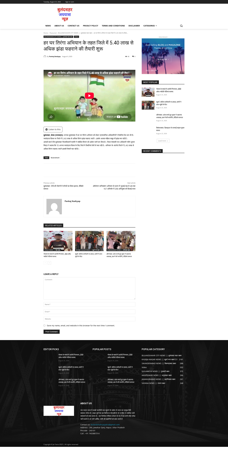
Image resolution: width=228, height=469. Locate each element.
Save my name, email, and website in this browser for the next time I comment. (81, 325)
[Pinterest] (74, 63)
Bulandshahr (55, 158)
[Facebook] (61, 63)
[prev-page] (45, 263)
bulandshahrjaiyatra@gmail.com (105, 424)
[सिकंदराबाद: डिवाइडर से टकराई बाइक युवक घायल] (148, 131)
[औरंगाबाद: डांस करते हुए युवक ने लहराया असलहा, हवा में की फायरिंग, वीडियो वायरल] (120, 241)
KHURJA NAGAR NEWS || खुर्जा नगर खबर (88, 250)
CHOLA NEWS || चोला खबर (52, 250)
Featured (53, 33)
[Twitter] (67, 63)
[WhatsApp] (80, 63)
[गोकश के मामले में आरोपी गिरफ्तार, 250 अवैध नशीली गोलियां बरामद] (58, 241)
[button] (181, 26)
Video (76, 37)
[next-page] (49, 263)
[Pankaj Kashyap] (45, 56)
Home (46, 33)
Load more (162, 141)
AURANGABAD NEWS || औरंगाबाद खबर (118, 250)
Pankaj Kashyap (55, 56)
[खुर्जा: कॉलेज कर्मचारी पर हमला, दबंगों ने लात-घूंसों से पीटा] (89, 241)
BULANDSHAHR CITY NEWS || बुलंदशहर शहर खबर (75, 33)
